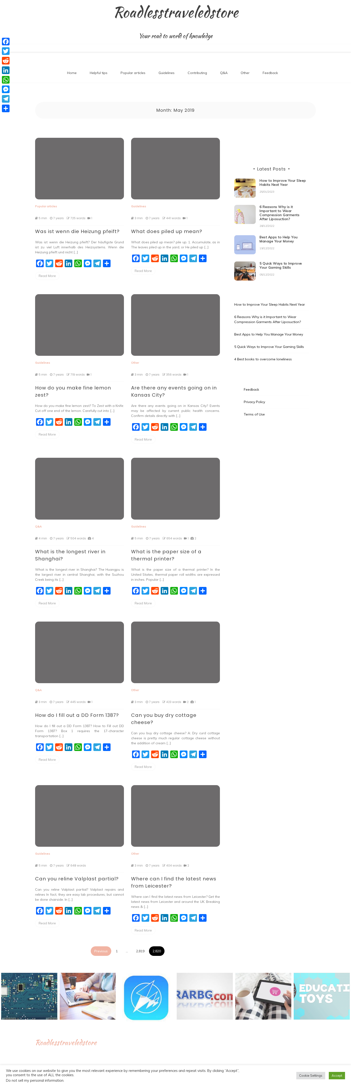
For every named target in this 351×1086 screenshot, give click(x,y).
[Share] (6, 108)
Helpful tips (98, 73)
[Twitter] (6, 51)
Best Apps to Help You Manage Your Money (279, 239)
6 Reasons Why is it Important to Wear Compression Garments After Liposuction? (279, 213)
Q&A (224, 73)
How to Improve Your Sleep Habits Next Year (283, 182)
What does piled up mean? (166, 231)
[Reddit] (6, 60)
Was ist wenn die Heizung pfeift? (77, 231)
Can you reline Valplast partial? (77, 878)
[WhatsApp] (6, 80)
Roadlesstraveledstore (175, 12)
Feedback (270, 73)
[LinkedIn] (6, 70)
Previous (101, 951)
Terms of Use (254, 414)
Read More (47, 276)
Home (72, 73)
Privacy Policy (254, 402)
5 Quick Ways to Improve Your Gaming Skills (281, 265)
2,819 (140, 951)
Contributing (197, 73)
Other (245, 73)
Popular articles (133, 73)
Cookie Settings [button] (310, 1075)
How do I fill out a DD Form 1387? (77, 715)
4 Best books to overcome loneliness (263, 359)
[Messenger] (6, 89)
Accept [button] (337, 1075)
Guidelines (167, 73)
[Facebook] (6, 41)
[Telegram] (6, 99)
